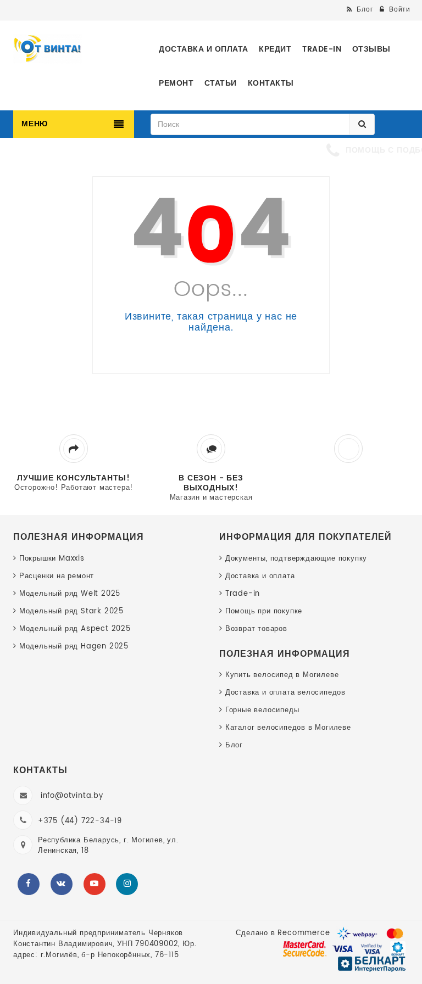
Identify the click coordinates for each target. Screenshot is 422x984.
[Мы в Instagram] (127, 884)
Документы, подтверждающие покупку (296, 558)
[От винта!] (47, 49)
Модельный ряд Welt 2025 (69, 594)
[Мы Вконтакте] (62, 884)
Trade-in (242, 594)
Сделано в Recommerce (283, 933)
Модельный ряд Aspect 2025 (75, 629)
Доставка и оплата (260, 576)
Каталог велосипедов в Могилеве (288, 728)
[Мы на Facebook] (29, 884)
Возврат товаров (256, 629)
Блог (234, 745)
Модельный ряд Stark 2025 (71, 611)
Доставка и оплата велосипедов (285, 692)
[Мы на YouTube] (95, 884)
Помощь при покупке (263, 611)
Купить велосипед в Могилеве (281, 675)
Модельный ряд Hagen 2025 (74, 646)
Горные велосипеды (262, 710)
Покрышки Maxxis (52, 558)
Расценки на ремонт (56, 576)
